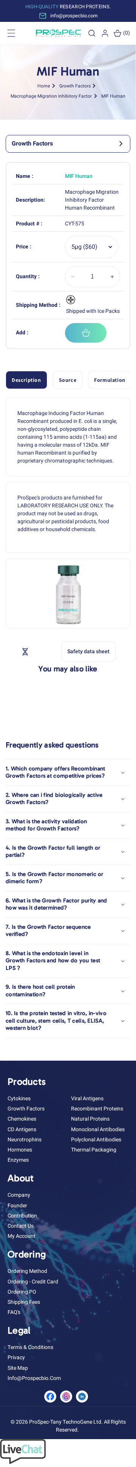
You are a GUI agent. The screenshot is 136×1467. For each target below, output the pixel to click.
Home (43, 85)
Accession (42, 651)
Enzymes (18, 1160)
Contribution (22, 1216)
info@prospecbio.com (34, 1378)
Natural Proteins (90, 1119)
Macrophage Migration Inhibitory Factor (51, 95)
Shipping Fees (24, 1302)
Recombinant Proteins (97, 1109)
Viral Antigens (87, 1099)
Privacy (16, 1357)
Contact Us (21, 1226)
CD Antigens (22, 1129)
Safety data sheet (88, 651)
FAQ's (14, 1312)
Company (19, 1195)
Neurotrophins (25, 1140)
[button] (91, 33)
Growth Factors (75, 85)
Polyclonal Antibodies (96, 1140)
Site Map (18, 1368)
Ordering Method (27, 1271)
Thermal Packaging (93, 1150)
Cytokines (19, 1099)
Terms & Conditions (30, 1347)
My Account (22, 1236)
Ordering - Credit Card (33, 1282)
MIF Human (113, 95)
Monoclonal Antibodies (98, 1129)
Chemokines (22, 1119)
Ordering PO (22, 1292)
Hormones (20, 1150)
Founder (17, 1206)
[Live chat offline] (23, 1462)
